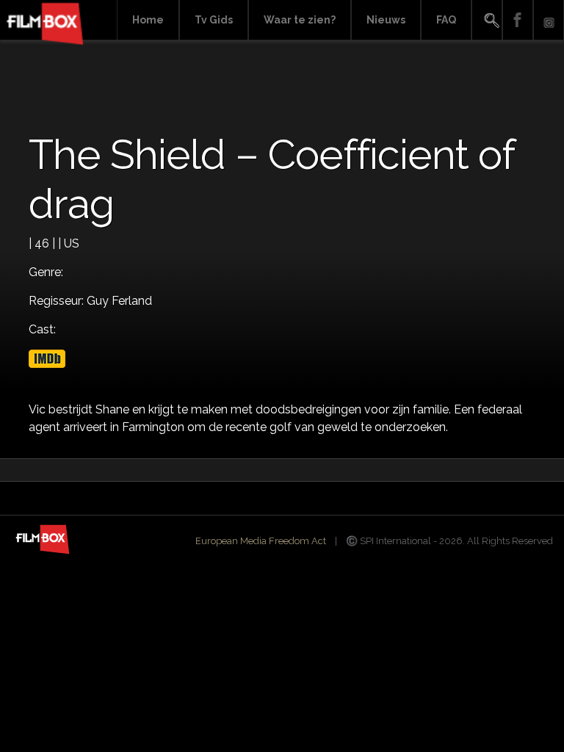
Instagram (548, 20)
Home (148, 20)
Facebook (517, 20)
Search (486, 20)
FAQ (446, 20)
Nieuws (385, 20)
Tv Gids (214, 20)
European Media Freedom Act (260, 540)
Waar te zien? (300, 20)
